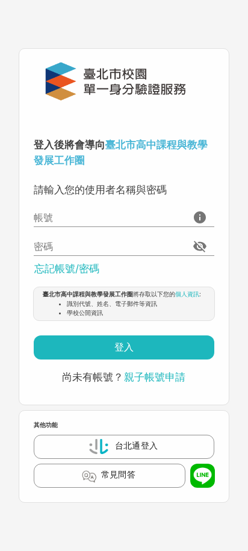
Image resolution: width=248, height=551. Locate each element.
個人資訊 (187, 293)
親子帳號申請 (154, 377)
